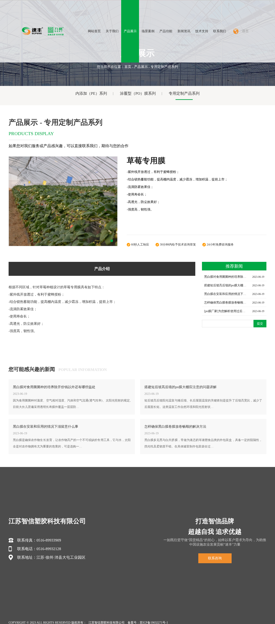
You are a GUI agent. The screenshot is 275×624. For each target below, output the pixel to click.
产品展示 (130, 31)
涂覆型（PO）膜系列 (138, 93)
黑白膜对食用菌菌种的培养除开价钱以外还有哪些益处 (54, 387)
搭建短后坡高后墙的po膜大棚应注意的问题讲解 (180, 387)
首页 (127, 67)
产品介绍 (102, 269)
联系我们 (219, 31)
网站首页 (94, 31)
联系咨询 (215, 558)
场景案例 (148, 31)
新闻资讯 (183, 31)
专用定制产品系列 (184, 93)
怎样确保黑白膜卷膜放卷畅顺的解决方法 (175, 426)
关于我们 (112, 31)
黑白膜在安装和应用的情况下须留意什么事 (45, 426)
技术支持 (201, 31)
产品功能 (165, 31)
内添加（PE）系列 (91, 93)
